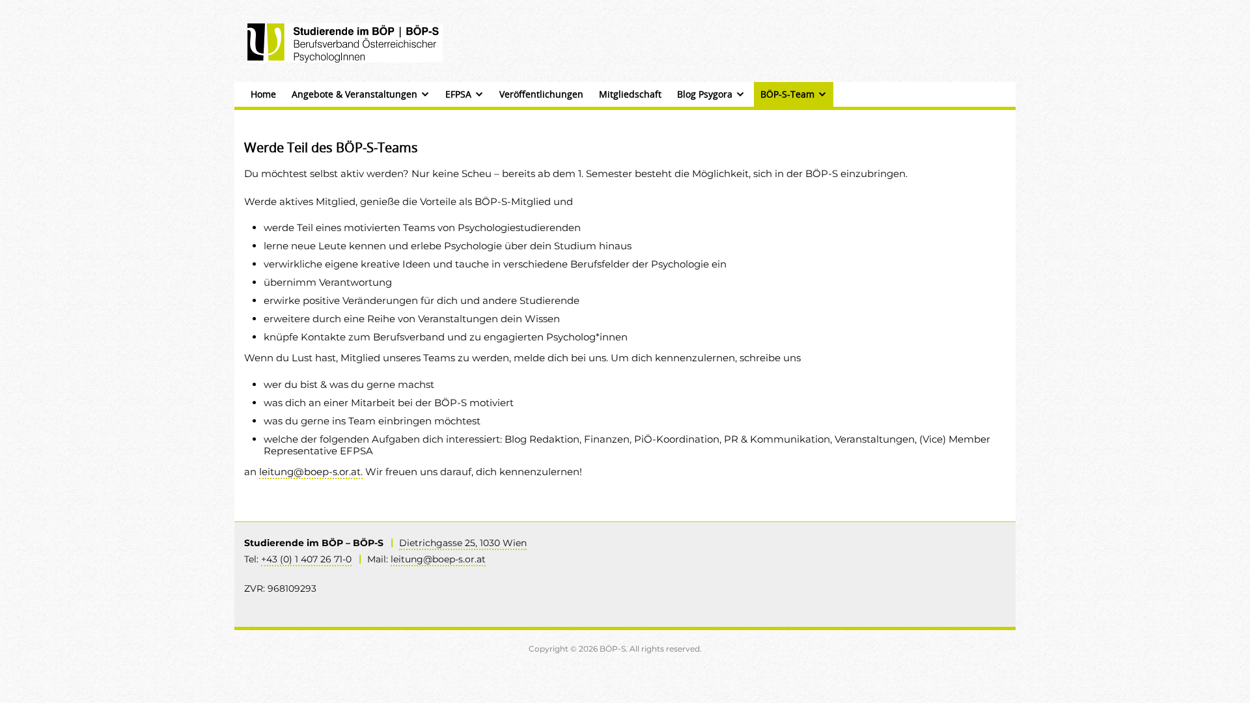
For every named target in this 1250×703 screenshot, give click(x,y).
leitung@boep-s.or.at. (311, 471)
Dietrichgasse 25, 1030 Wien (463, 543)
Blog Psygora (704, 94)
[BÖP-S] (345, 42)
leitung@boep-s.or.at (438, 559)
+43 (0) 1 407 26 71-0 (306, 559)
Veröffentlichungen (541, 94)
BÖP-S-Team (787, 94)
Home (263, 94)
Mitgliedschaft (630, 94)
